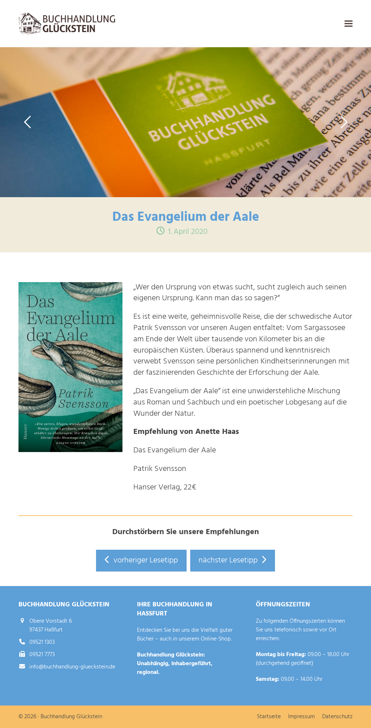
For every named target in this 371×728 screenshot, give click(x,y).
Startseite (269, 716)
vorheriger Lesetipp (145, 560)
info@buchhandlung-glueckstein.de (72, 667)
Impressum (301, 716)
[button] (349, 24)
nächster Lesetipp (228, 560)
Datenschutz (337, 716)
